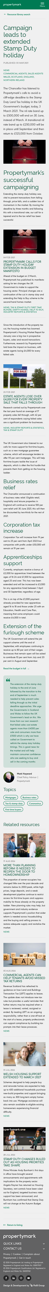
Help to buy (36, 310)
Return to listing (14, 1224)
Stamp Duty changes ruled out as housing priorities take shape (24, 1162)
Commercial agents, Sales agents (23, 74)
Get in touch (25, 1257)
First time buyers (13, 809)
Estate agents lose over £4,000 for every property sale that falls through (22, 399)
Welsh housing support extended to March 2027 (22, 1076)
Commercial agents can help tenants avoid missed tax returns (24, 978)
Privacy (6, 1254)
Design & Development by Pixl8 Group (24, 1285)
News (6, 70)
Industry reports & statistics (20, 312)
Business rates (29, 797)
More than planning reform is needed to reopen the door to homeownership (19, 870)
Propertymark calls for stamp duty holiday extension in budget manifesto (22, 266)
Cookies (17, 1254)
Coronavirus (35, 803)
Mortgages (10, 797)
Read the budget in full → (16, 668)
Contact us (12, 1248)
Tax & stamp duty (20, 308)
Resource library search (18, 14)
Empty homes (20, 310)
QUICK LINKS (12, 1243)
